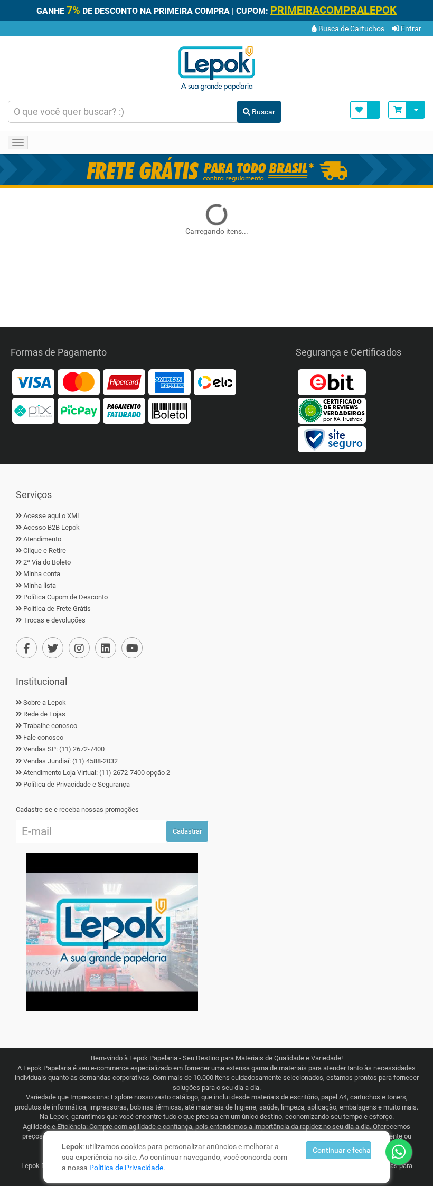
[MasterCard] (79, 381)
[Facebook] (26, 647)
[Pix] (33, 410)
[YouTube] (132, 647)
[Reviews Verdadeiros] (331, 410)
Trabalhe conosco (50, 726)
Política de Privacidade (126, 1167)
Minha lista (39, 585)
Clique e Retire (44, 550)
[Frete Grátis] (216, 169)
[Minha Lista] (365, 110)
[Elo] (215, 381)
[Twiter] (52, 647)
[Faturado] (124, 410)
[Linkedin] (105, 647)
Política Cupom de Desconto (65, 597)
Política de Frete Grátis (57, 609)
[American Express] (169, 381)
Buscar (262, 112)
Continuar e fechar (342, 1150)
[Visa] (33, 381)
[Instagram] (79, 647)
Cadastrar (187, 831)
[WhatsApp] (398, 1152)
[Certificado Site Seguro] (331, 438)
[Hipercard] (124, 381)
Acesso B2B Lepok (51, 527)
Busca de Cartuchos (350, 28)
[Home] (216, 67)
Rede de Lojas (44, 714)
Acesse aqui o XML (52, 516)
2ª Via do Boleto (47, 562)
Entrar (410, 28)
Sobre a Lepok (44, 702)
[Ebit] (331, 381)
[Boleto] (169, 410)
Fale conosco (43, 737)
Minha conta (41, 574)
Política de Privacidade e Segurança (76, 784)
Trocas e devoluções (54, 620)
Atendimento (42, 539)
